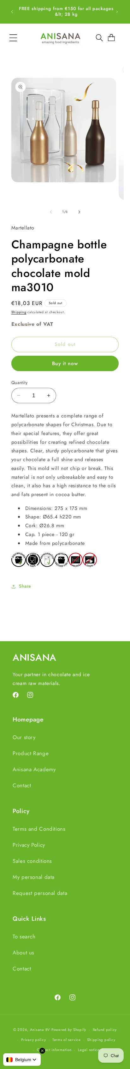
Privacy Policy (29, 845)
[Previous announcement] (12, 12)
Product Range (31, 753)
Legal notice (89, 1049)
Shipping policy (101, 1039)
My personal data (34, 877)
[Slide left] (51, 212)
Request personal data (40, 893)
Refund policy (105, 1029)
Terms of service (66, 1039)
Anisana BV (40, 1029)
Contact (22, 785)
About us (23, 952)
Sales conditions (32, 861)
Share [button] (25, 586)
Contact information (54, 1049)
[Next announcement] (117, 12)
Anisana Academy (34, 769)
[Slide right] (79, 212)
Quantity (19, 382)
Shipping (19, 312)
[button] (13, 38)
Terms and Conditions (39, 829)
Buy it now (65, 363)
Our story (24, 737)
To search (24, 936)
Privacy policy (33, 1039)
